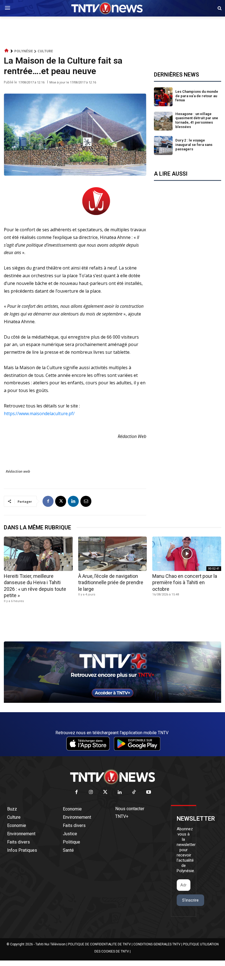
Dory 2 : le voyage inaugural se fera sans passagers (193, 144)
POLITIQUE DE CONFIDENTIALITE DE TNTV (99, 944)
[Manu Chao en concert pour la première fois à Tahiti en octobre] (186, 554)
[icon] (6, 50)
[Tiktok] (134, 792)
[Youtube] (148, 792)
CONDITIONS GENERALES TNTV (157, 944)
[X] (60, 501)
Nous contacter (129, 808)
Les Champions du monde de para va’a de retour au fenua (196, 95)
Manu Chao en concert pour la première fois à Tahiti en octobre (184, 582)
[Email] (85, 501)
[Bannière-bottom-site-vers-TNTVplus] (112, 701)
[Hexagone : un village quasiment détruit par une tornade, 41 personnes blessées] (163, 121)
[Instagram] (91, 792)
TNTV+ (121, 816)
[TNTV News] (112, 777)
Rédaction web (18, 471)
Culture (45, 51)
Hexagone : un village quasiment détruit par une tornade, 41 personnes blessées (196, 120)
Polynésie (23, 51)
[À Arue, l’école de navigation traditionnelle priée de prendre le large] (112, 554)
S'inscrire (190, 900)
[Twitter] (105, 792)
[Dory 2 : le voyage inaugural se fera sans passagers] (163, 145)
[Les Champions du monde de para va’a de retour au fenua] (163, 96)
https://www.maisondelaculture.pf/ (39, 413)
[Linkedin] (73, 501)
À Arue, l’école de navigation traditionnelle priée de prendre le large (110, 582)
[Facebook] (48, 501)
